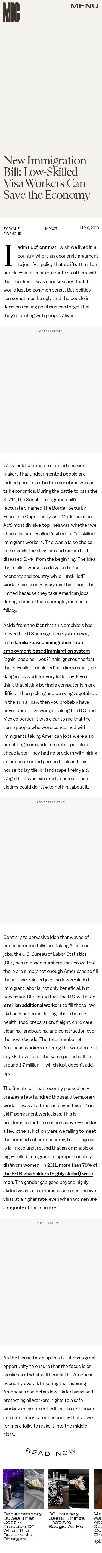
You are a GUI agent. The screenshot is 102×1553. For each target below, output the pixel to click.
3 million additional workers (32, 1005)
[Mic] (11, 12)
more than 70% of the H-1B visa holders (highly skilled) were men (50, 1174)
